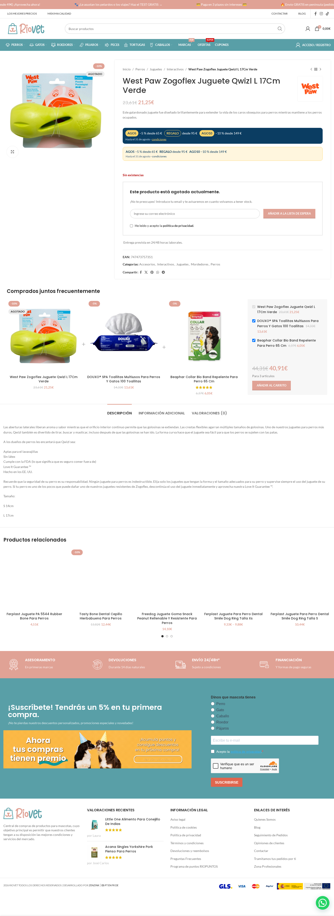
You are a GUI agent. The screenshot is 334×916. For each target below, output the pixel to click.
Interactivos (175, 69)
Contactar (261, 851)
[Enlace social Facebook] (315, 13)
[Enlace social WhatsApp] (157, 272)
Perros (140, 69)
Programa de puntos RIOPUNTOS (194, 866)
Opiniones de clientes (269, 843)
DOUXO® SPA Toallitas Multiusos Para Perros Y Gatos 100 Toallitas (123, 379)
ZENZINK (94, 885)
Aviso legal (177, 819)
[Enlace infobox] (117, 664)
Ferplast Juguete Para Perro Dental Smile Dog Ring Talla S (300, 616)
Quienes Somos (265, 819)
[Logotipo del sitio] (26, 28)
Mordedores (199, 264)
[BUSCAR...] (280, 28)
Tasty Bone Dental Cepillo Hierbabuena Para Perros (100, 616)
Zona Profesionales (267, 866)
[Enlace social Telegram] (163, 272)
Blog (257, 827)
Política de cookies (183, 827)
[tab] (119, 411)
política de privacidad (178, 226)
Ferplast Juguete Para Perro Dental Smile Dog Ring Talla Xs (233, 616)
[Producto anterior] (311, 69)
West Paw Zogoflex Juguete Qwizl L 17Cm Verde (43, 379)
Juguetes (156, 69)
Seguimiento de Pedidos (271, 835)
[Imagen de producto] (123, 336)
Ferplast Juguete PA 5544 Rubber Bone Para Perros (34, 616)
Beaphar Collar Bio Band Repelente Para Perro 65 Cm (204, 379)
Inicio (127, 69)
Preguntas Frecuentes (185, 859)
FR (113, 885)
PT (106, 885)
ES (103, 885)
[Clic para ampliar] (12, 152)
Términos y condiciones (187, 843)
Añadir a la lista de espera (289, 213)
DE (116, 885)
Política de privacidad (185, 835)
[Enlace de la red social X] (146, 272)
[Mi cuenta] (307, 28)
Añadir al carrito (271, 385)
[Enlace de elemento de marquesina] (112, 4)
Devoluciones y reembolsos (189, 851)
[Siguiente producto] (320, 69)
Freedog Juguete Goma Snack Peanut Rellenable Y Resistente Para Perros (167, 618)
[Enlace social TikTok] (327, 13)
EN (109, 885)
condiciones (159, 139)
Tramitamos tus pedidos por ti (275, 859)
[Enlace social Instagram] (321, 13)
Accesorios (147, 264)
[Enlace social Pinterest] (152, 272)
